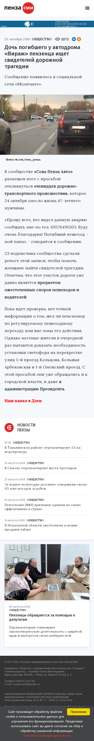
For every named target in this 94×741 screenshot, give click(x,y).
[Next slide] (83, 568)
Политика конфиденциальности (47, 735)
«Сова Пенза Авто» (53, 171)
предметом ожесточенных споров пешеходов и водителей (42, 290)
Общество (42, 39)
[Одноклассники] (79, 39)
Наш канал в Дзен (23, 400)
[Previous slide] (10, 568)
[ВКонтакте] (74, 39)
